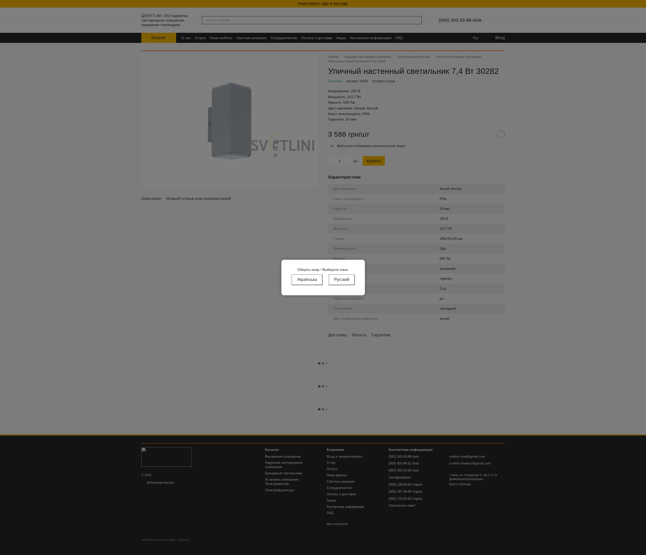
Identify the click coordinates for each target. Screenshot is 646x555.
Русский (341, 279)
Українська (307, 279)
